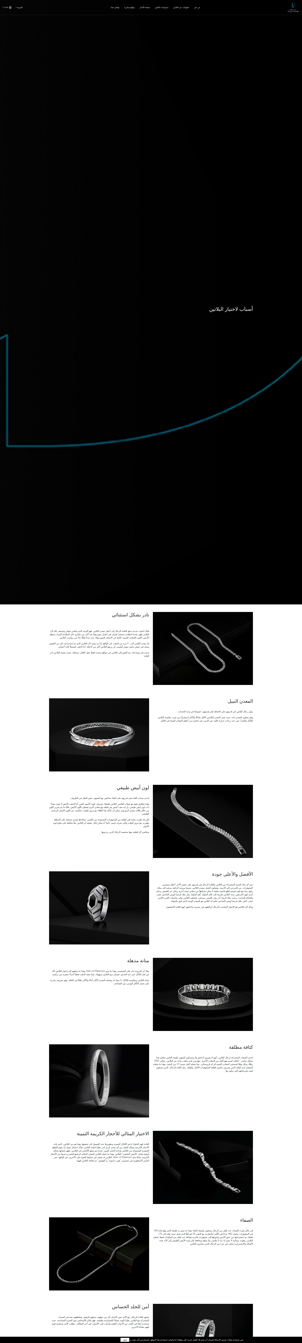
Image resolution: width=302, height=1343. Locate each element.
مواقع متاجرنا (129, 7)
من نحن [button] (197, 7)
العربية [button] (19, 7)
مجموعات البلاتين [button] (161, 7)
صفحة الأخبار (145, 7)
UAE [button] (6, 7)
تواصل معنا (115, 7)
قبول (125, 1340)
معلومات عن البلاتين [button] (181, 7)
